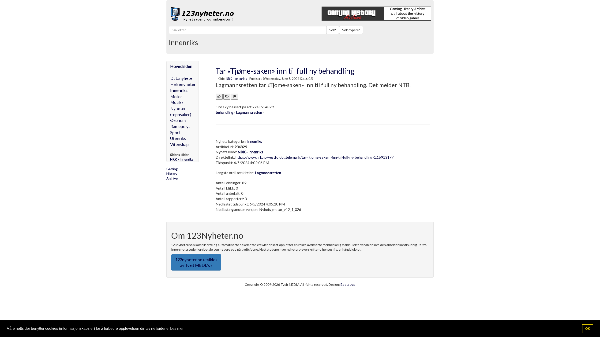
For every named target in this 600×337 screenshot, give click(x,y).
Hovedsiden (181, 66)
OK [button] (587, 328)
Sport (175, 132)
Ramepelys (180, 126)
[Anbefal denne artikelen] (219, 97)
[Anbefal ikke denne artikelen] (226, 97)
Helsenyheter (183, 84)
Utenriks (178, 138)
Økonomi (178, 120)
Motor (176, 96)
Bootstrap (348, 284)
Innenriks (179, 90)
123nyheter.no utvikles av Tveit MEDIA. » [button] (196, 262)
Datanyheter (182, 78)
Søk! (332, 30)
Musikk (177, 102)
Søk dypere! (351, 30)
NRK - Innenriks (236, 79)
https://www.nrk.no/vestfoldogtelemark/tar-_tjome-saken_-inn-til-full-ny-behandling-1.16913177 (315, 157)
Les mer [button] (177, 328)
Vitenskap (179, 144)
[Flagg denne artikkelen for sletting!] (234, 97)
